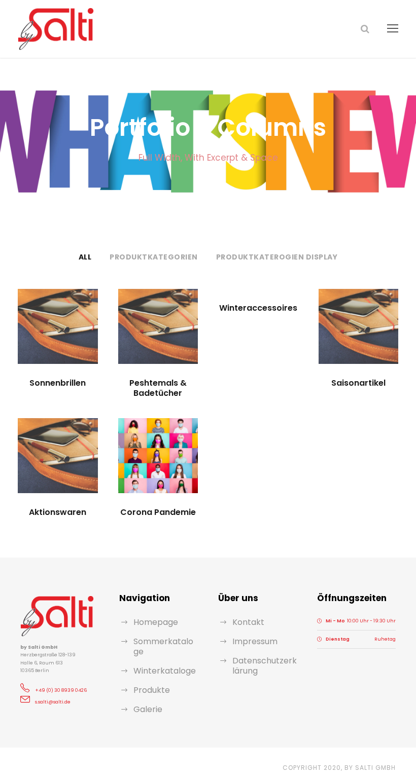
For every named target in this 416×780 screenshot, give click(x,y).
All (85, 257)
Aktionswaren (57, 512)
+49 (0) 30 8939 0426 (61, 690)
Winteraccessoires (258, 308)
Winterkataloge (164, 671)
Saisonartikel (358, 383)
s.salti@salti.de (53, 702)
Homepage (155, 622)
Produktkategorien (154, 257)
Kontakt (248, 622)
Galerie (147, 709)
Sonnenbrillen (57, 383)
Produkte (151, 690)
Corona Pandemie (158, 512)
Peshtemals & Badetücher (158, 387)
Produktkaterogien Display (277, 257)
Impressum (255, 641)
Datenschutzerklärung (264, 666)
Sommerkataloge (163, 646)
